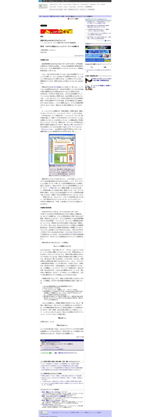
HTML (47, 100)
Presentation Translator (48, 404)
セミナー (58, 1)
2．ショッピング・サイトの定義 (50, 347)
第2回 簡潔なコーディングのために (51, 392)
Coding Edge (92, 4)
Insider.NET (46, 16)
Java (98, 4)
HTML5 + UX (76, 4)
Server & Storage (67, 4)
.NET (60, 4)
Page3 (82, 55)
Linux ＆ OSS (53, 6)
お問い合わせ (55, 412)
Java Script (69, 232)
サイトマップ (92, 412)
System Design (72, 6)
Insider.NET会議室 (55, 87)
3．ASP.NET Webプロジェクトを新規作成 (52, 349)
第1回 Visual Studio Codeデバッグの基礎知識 (53, 396)
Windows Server (53, 4)
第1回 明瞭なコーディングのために (51, 400)
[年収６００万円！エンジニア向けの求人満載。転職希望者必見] (88, 80)
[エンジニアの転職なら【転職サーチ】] (88, 87)
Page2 (79, 55)
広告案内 (99, 412)
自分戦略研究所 (88, 6)
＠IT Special (51, 1)
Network (60, 6)
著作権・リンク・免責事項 (82, 412)
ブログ (67, 1)
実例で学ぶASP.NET (55, 16)
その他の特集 (91, 9)
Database (103, 4)
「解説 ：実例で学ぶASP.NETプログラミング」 (66, 353)
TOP (40, 1)
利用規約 (73, 412)
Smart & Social (84, 4)
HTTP (67, 100)
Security (65, 6)
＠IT (40, 16)
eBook (62, 1)
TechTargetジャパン (102, 19)
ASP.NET (53, 74)
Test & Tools (80, 6)
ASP (44, 199)
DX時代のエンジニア (73, 9)
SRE (65, 9)
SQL (74, 232)
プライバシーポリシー (64, 412)
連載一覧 (45, 1)
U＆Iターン (83, 9)
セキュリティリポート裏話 (56, 9)
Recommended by (101, 40)
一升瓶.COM (52, 188)
